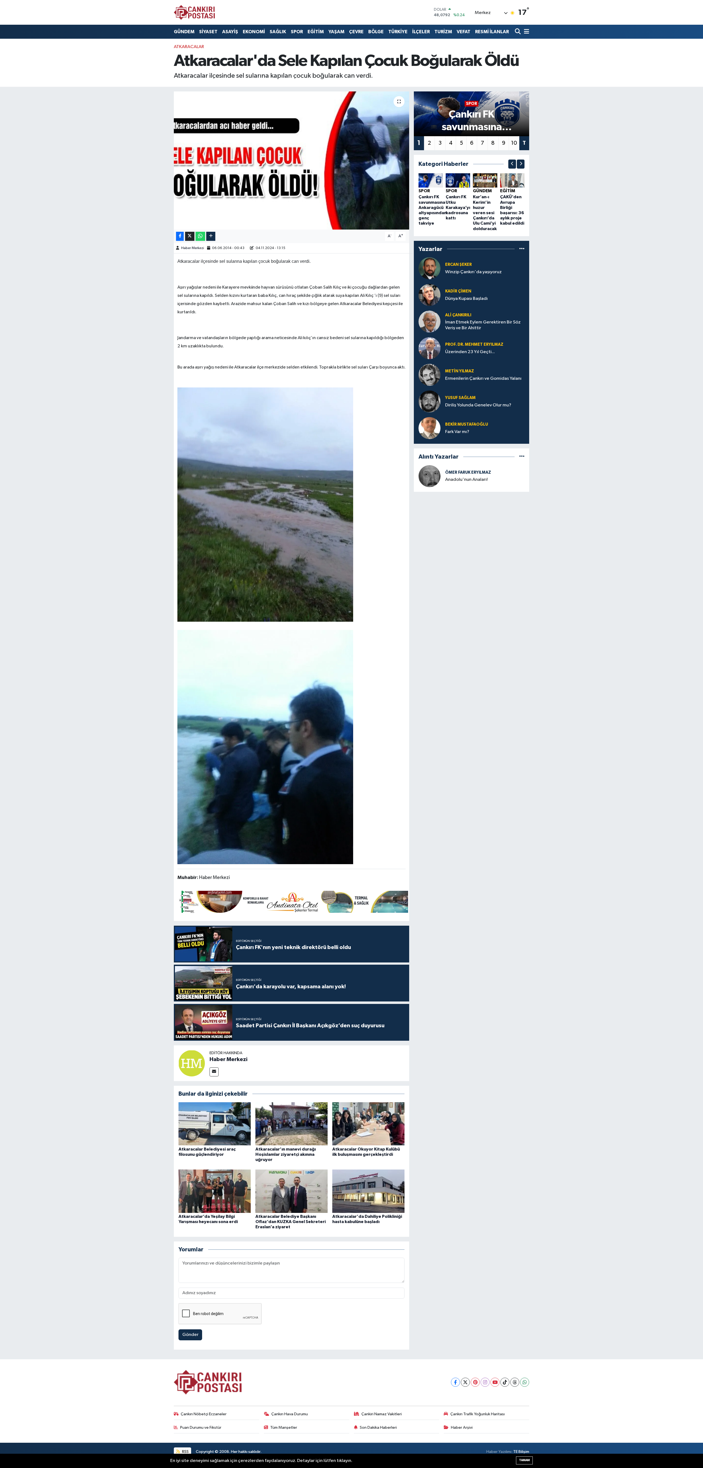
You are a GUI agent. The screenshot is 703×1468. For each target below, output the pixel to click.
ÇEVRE (356, 31)
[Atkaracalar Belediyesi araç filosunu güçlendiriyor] (214, 1123)
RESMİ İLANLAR (492, 31)
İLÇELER (421, 31)
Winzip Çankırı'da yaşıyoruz (473, 272)
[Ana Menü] (525, 32)
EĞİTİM (316, 31)
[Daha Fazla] (210, 236)
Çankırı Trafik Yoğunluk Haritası (477, 1414)
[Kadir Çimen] (429, 294)
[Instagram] (485, 1382)
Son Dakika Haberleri (378, 1427)
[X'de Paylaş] (189, 236)
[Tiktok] (504, 1382)
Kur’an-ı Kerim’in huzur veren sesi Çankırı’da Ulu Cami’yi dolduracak (485, 213)
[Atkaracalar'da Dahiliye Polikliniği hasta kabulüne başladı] (368, 1191)
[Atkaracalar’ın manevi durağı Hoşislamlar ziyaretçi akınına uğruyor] (291, 1123)
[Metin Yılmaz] (429, 374)
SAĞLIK (278, 31)
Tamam (524, 1460)
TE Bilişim (521, 1452)
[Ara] (518, 32)
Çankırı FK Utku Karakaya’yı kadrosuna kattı (458, 207)
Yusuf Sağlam (460, 398)
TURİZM (443, 31)
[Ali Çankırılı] (429, 321)
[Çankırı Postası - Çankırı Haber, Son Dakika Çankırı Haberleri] (194, 12)
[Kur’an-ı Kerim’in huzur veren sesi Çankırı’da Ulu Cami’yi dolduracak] (485, 180)
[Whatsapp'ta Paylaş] (200, 236)
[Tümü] (522, 249)
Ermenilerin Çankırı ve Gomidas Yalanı (483, 378)
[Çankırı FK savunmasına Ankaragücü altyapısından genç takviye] (431, 180)
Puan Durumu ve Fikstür (200, 1427)
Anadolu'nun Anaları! (466, 479)
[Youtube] (495, 1382)
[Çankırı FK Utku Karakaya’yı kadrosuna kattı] (458, 180)
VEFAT (463, 31)
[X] (465, 1382)
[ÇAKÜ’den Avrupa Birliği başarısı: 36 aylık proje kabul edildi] (512, 180)
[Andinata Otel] (292, 901)
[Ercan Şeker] (429, 268)
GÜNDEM (184, 31)
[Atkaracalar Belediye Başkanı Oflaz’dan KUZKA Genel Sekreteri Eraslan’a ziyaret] (291, 1191)
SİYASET (208, 31)
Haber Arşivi (462, 1427)
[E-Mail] (214, 1071)
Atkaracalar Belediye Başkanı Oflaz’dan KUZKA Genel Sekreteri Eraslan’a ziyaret (290, 1221)
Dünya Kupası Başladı (466, 298)
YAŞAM (336, 31)
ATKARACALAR (189, 46)
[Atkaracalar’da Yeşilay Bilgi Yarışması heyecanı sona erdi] (214, 1191)
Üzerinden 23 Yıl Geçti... (470, 352)
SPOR (297, 31)
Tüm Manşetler (283, 1427)
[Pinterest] (475, 1382)
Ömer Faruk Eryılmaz (468, 472)
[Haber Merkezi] (191, 1063)
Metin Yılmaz (459, 371)
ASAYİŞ (230, 31)
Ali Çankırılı (458, 315)
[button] (512, 164)
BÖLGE (376, 31)
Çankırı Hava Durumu (289, 1414)
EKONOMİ (254, 31)
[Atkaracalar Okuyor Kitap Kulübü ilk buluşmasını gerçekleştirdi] (368, 1123)
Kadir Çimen (458, 291)
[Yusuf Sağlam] (429, 401)
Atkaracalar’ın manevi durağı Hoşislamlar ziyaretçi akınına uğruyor (285, 1154)
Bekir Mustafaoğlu (466, 424)
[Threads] (514, 1382)
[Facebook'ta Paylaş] (180, 236)
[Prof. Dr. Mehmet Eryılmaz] (429, 348)
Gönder (190, 1334)
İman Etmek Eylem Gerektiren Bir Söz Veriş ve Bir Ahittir (483, 325)
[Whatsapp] (524, 1382)
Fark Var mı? (457, 431)
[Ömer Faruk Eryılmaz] (429, 476)
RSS (185, 1452)
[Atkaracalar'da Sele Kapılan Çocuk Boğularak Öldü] (291, 160)
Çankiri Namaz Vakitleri (381, 1414)
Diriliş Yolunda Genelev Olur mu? (478, 405)
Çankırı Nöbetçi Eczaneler (204, 1414)
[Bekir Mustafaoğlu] (429, 428)
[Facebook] (455, 1382)
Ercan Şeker (458, 265)
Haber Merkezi (192, 248)
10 (514, 143)
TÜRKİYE (398, 31)
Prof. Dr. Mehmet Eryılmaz (474, 344)
